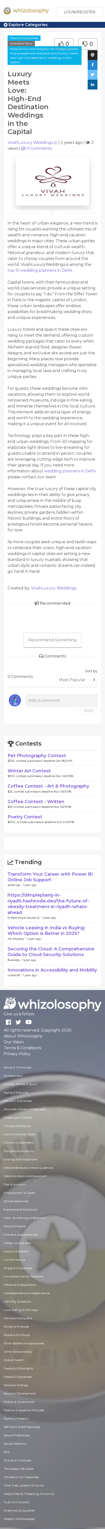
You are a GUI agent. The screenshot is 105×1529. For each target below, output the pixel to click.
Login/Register (79, 12)
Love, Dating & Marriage (21, 1310)
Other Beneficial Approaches (24, 1343)
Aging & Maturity (16, 1092)
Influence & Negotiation (20, 1285)
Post (89, 711)
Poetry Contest (25, 817)
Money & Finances (16, 1326)
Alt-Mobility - (17, 939)
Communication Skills (19, 1134)
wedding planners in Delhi (69, 471)
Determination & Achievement (25, 1176)
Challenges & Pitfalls (18, 1117)
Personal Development (20, 1393)
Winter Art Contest (29, 771)
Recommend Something (52, 640)
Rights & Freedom (16, 1418)
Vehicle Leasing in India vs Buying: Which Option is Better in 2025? (46, 930)
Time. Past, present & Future (23, 1485)
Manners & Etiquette (18, 1318)
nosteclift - (15, 975)
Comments (39, 148)
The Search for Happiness (21, 1477)
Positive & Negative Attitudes (24, 1410)
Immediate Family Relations (23, 1276)
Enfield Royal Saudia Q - (25, 917)
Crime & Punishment (19, 1142)
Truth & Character (16, 1502)
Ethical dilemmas (16, 1201)
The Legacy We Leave (18, 1468)
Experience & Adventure (20, 1209)
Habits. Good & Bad (17, 1243)
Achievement (13, 1076)
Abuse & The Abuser (18, 1067)
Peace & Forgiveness (24, 38)
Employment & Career (19, 1193)
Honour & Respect (16, 1251)
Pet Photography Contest (37, 755)
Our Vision (14, 1042)
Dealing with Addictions (20, 1159)
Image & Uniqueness (18, 1268)
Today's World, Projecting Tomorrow (29, 1494)
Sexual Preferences (17, 1435)
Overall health (14, 1360)
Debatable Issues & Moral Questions (28, 1167)
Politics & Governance (19, 1402)
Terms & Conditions (22, 1048)
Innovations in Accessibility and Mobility (52, 970)
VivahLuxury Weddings (30, 142)
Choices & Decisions (17, 1126)
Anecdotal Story (21, 43)
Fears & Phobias (15, 1226)
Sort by (91, 671)
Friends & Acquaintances (21, 1234)
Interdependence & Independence (27, 1293)
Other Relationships (18, 1351)
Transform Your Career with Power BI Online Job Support (50, 877)
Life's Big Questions (17, 1301)
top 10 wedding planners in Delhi (40, 270)
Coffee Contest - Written (36, 801)
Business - (15, 960)
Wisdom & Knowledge (19, 1519)
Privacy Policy (17, 1053)
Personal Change (16, 1385)
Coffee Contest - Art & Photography (48, 786)
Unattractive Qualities (19, 1510)
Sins (6, 1452)
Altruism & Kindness (18, 1101)
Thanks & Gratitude (17, 1460)
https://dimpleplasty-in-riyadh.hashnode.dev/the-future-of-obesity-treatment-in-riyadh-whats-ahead (48, 903)
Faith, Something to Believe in (25, 1218)
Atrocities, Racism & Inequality (25, 1109)
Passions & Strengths (18, 1368)
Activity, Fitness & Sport (20, 1084)
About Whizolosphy (23, 1036)
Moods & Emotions (17, 1335)
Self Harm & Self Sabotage (22, 1427)
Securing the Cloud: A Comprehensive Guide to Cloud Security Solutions (51, 951)
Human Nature (14, 1259)
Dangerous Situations (19, 1151)
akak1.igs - (15, 885)
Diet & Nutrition (15, 1184)
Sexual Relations (15, 1443)
